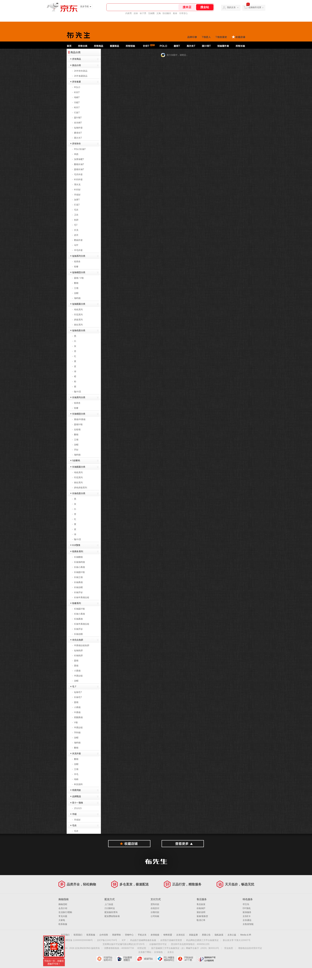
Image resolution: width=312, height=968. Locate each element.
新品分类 (76, 65)
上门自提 (109, 904)
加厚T (77, 199)
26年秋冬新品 (80, 71)
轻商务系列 (77, 551)
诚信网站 (146, 959)
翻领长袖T (79, 164)
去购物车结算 (254, 7)
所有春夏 (76, 81)
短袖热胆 (78, 650)
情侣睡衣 (166, 13)
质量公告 (206, 935)
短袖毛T (78, 692)
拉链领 (77, 429)
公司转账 (155, 916)
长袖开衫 (78, 592)
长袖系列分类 (78, 397)
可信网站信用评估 (105, 959)
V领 (76, 722)
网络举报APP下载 (186, 959)
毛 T (74, 686)
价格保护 (201, 908)
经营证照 (141, 948)
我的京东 (231, 7)
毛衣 (76, 210)
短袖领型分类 (78, 272)
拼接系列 (78, 319)
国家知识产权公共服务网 (206, 959)
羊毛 (76, 774)
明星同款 (76, 790)
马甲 (76, 245)
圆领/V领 (78, 424)
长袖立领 (78, 577)
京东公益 (232, 935)
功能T (77, 102)
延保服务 (247, 912)
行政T (77, 112)
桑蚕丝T (78, 133)
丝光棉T (78, 122)
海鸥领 (77, 298)
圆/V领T (78, 117)
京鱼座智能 (248, 924)
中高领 (77, 712)
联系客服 (62, 924)
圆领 (76, 660)
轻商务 (77, 261)
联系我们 (78, 935)
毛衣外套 (78, 174)
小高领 (77, 670)
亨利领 (77, 732)
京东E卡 (247, 916)
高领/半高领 (79, 419)
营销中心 (129, 935)
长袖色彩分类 (78, 493)
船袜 (175, 13)
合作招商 (103, 935)
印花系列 (78, 314)
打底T (77, 204)
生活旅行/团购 (65, 912)
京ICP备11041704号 (107, 940)
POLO (77, 87)
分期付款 (155, 912)
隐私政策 (219, 935)
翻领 (76, 283)
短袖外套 (78, 127)
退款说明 (201, 912)
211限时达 (110, 908)
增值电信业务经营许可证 (250, 948)
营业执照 (228, 948)
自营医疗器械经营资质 (171, 940)
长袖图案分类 (78, 467)
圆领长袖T (79, 169)
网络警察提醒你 (125, 959)
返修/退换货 (202, 916)
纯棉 (76, 779)
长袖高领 (78, 582)
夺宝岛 (246, 904)
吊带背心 (183, 13)
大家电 (61, 920)
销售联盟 (167, 935)
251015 (78, 808)
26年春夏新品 (80, 76)
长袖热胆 (78, 655)
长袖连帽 (78, 587)
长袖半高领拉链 (81, 597)
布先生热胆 (77, 640)
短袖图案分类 (78, 304)
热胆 (76, 220)
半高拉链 (78, 675)
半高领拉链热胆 (81, 645)
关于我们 (65, 935)
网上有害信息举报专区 (166, 959)
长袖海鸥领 (79, 562)
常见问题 (62, 916)
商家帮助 (116, 935)
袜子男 (143, 13)
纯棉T (77, 97)
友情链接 (155, 935)
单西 (76, 154)
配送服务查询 (111, 912)
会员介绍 (62, 908)
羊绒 (74, 814)
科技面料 (78, 784)
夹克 (76, 230)
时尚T (77, 107)
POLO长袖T (80, 149)
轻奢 (76, 266)
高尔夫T (78, 138)
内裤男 (128, 13)
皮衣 (76, 235)
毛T (75, 225)
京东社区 (180, 935)
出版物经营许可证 (158, 944)
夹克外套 (76, 753)
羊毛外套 (78, 250)
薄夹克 (77, 184)
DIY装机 (247, 908)
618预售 (76, 545)
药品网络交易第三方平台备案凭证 (202, 940)
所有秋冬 (76, 143)
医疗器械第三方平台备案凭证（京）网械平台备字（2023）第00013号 (185, 948)
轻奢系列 (76, 603)
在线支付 (155, 908)
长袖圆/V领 (79, 572)
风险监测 (193, 935)
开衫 (76, 449)
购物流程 (62, 904)
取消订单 (201, 920)
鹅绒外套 (78, 240)
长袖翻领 (78, 557)
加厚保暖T (79, 159)
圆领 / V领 (79, 278)
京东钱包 (158, 952)
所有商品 (76, 59)
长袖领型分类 (78, 414)
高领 (76, 665)
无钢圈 (151, 13)
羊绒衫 (77, 194)
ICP (123, 940)
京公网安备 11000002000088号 (77, 940)
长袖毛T (78, 697)
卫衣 (76, 215)
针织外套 (78, 179)
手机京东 (142, 935)
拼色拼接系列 (80, 487)
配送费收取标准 (112, 916)
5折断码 (76, 460)
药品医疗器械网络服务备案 (143, 940)
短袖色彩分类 (78, 330)
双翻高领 (78, 717)
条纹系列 (78, 324)
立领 (76, 288)
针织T (77, 92)
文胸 (158, 13)
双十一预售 (77, 802)
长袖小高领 (79, 567)
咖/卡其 (77, 391)
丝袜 (136, 13)
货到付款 (155, 904)
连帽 (76, 293)
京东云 (170, 952)
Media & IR (245, 935)
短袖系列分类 (78, 256)
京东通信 (247, 920)
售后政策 (201, 904)
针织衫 (77, 189)
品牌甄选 (76, 796)
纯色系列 (78, 309)
